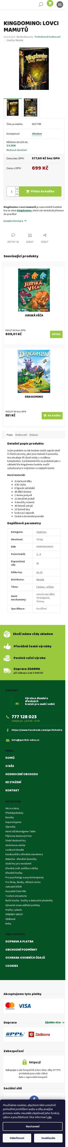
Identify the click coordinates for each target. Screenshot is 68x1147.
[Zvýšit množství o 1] (17, 189)
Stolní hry (41, 532)
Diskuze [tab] (34, 435)
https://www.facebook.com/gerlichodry (37, 730)
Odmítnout (17, 1138)
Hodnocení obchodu (21, 774)
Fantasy (40, 587)
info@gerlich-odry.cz (25, 740)
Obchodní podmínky (21, 950)
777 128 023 (24, 717)
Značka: (15, 40)
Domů (10, 758)
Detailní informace (13, 221)
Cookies (11, 966)
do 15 (39, 572)
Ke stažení (13, 782)
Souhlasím (48, 1138)
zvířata (50, 587)
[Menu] (59, 4)
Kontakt (12, 790)
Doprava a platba (19, 942)
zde (49, 1117)
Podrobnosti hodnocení (47, 37)
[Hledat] (40, 4)
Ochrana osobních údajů (25, 958)
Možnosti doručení (17, 150)
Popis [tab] (10, 435)
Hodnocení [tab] (21, 435)
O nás (9, 766)
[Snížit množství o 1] (17, 193)
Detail (56, 334)
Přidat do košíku (42, 191)
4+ (37, 563)
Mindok (40, 580)
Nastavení (32, 1126)
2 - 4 (38, 554)
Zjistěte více (53, 1023)
